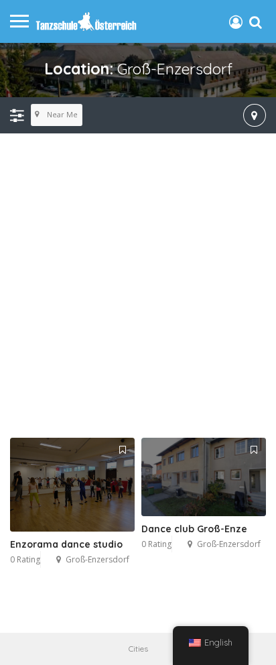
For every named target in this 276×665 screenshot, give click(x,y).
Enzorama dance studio (66, 544)
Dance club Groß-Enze (194, 529)
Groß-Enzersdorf (97, 559)
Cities (138, 649)
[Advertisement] (138, 286)
